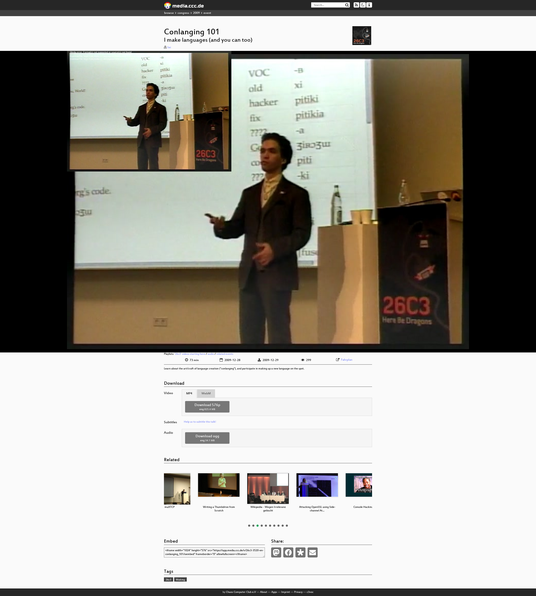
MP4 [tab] (189, 393)
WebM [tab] (206, 393)
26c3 (168, 579)
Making (180, 579)
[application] (268, 201)
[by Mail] (313, 552)
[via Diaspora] (300, 552)
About (263, 592)
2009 (196, 13)
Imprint (285, 592)
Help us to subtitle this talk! (200, 422)
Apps (274, 592)
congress (183, 13)
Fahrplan (346, 360)
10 (287, 526)
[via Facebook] (288, 552)
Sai (169, 47)
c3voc (310, 592)
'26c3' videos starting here (189, 354)
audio (210, 354)
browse (169, 13)
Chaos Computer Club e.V (241, 592)
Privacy (298, 592)
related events (224, 354)
